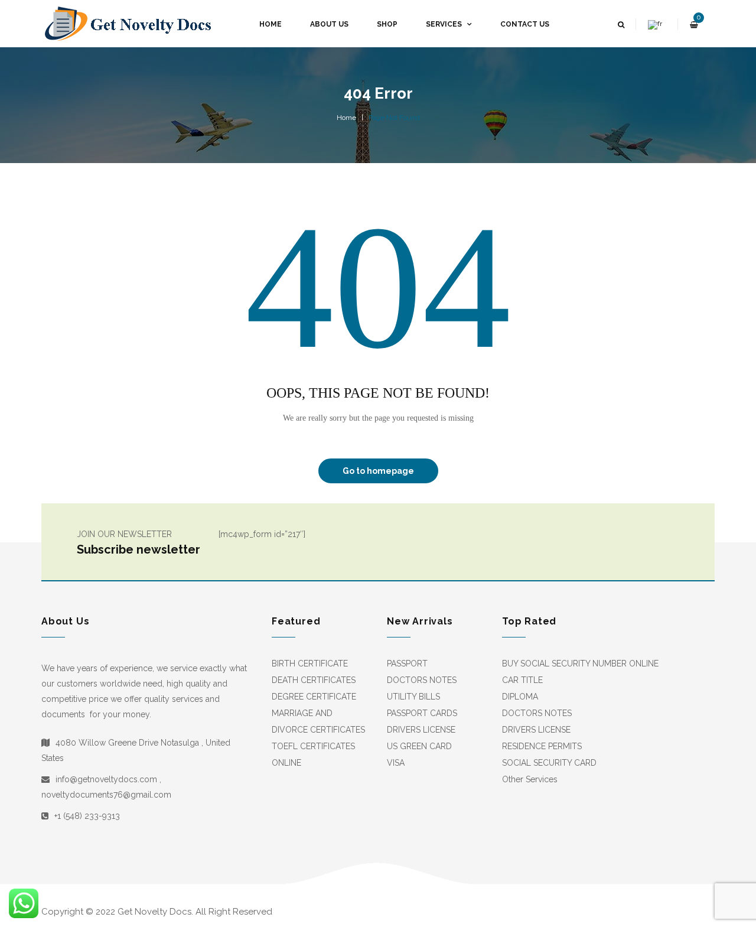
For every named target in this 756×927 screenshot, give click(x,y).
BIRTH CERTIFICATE (310, 663)
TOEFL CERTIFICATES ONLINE (313, 754)
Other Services (530, 779)
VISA (396, 762)
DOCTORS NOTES (422, 680)
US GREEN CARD (419, 746)
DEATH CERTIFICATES (314, 680)
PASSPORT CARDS (422, 713)
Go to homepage (378, 471)
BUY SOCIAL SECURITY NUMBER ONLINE (580, 663)
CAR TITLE (522, 680)
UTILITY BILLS (413, 696)
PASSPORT (407, 663)
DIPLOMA (520, 696)
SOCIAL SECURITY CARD (549, 762)
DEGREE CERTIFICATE (314, 696)
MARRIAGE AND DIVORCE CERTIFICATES (318, 721)
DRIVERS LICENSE (421, 729)
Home (346, 117)
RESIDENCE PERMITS (542, 746)
